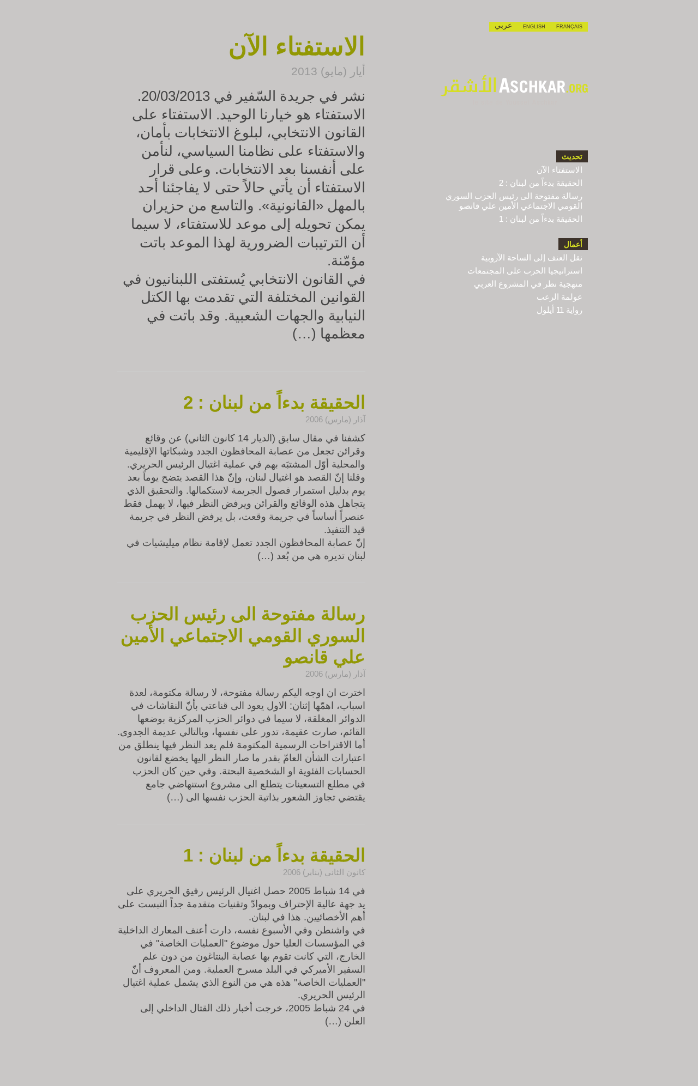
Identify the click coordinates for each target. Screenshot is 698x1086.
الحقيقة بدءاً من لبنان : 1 (540, 218)
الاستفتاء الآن (559, 169)
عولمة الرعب (559, 296)
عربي (503, 25)
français (569, 26)
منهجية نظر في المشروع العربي (528, 283)
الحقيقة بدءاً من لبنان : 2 (540, 182)
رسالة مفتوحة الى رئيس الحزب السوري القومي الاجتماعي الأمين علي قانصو (514, 200)
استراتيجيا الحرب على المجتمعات (524, 270)
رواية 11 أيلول (559, 309)
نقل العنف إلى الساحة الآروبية (531, 257)
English (534, 26)
